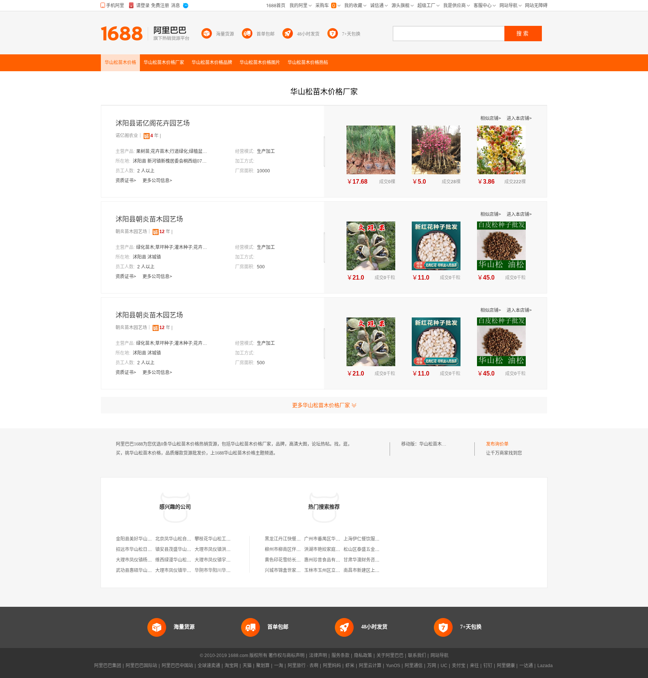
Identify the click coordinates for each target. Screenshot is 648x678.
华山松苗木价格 (435, 444)
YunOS (393, 665)
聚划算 (263, 665)
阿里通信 (414, 665)
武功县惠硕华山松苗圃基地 (143, 570)
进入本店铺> (519, 118)
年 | (155, 135)
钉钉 (487, 665)
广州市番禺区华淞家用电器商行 (335, 539)
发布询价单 (497, 444)
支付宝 (458, 665)
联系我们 (417, 655)
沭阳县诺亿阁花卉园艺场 (153, 123)
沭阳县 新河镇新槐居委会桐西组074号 (170, 161)
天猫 (247, 665)
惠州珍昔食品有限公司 (326, 560)
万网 (431, 665)
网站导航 (439, 655)
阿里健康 (506, 665)
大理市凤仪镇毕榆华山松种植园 (186, 570)
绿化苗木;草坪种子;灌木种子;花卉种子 (173, 247)
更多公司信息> (157, 180)
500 (261, 266)
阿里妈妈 (332, 665)
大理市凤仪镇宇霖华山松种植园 (226, 560)
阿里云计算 (370, 665)
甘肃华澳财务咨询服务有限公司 (375, 560)
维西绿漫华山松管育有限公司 (184, 560)
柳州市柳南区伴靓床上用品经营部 (298, 549)
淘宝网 (231, 665)
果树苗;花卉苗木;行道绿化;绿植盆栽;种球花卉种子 (173, 151)
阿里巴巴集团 (107, 665)
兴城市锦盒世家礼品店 (287, 570)
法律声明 (318, 655)
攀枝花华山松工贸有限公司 (222, 539)
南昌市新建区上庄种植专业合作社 (377, 570)
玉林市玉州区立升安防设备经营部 (338, 570)
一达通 (526, 665)
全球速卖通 (209, 665)
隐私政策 (363, 655)
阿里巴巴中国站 (177, 665)
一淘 (278, 665)
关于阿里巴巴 (390, 655)
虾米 (349, 665)
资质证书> (126, 180)
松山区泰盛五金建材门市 (368, 549)
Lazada (545, 665)
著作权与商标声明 (286, 655)
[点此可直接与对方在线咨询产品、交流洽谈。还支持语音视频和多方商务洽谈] (195, 123)
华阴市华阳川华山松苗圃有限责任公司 (233, 570)
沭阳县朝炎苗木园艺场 (149, 219)
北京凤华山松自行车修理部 (182, 539)
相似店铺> (491, 118)
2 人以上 (145, 171)
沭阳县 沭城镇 (147, 257)
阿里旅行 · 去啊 (303, 665)
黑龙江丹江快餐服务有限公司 (294, 539)
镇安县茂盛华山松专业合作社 (184, 549)
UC (444, 665)
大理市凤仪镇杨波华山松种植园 (147, 560)
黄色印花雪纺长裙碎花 (287, 560)
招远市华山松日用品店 (138, 549)
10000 (263, 171)
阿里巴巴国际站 (141, 665)
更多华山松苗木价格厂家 (321, 405)
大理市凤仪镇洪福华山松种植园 (226, 549)
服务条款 (341, 655)
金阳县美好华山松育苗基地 (143, 539)
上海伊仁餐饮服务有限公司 (371, 539)
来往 (474, 665)
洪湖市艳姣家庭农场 (324, 549)
